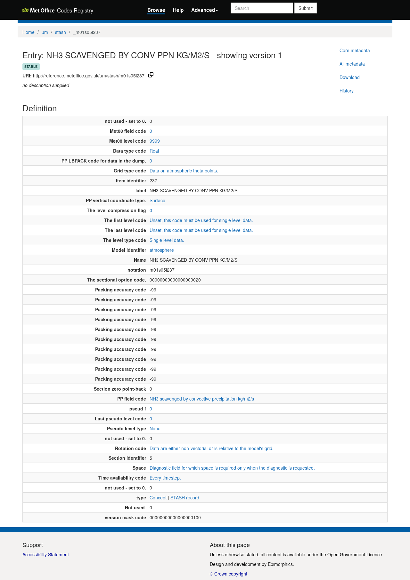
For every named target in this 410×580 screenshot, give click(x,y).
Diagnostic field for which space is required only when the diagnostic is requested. (232, 468)
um (45, 32)
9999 (155, 141)
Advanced (203, 9)
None (155, 428)
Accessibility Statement (45, 554)
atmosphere (162, 250)
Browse (156, 9)
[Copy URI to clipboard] (150, 75)
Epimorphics (280, 564)
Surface (157, 200)
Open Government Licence (354, 554)
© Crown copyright (228, 573)
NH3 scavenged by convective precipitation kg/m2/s (202, 398)
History (347, 90)
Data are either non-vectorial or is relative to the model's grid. (212, 448)
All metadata (352, 63)
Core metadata (355, 50)
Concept (158, 497)
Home (28, 32)
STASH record (184, 497)
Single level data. (167, 240)
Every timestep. (165, 477)
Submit (306, 8)
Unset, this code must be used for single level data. (201, 220)
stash (60, 32)
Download (350, 77)
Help (178, 9)
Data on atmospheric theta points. (184, 170)
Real (154, 150)
